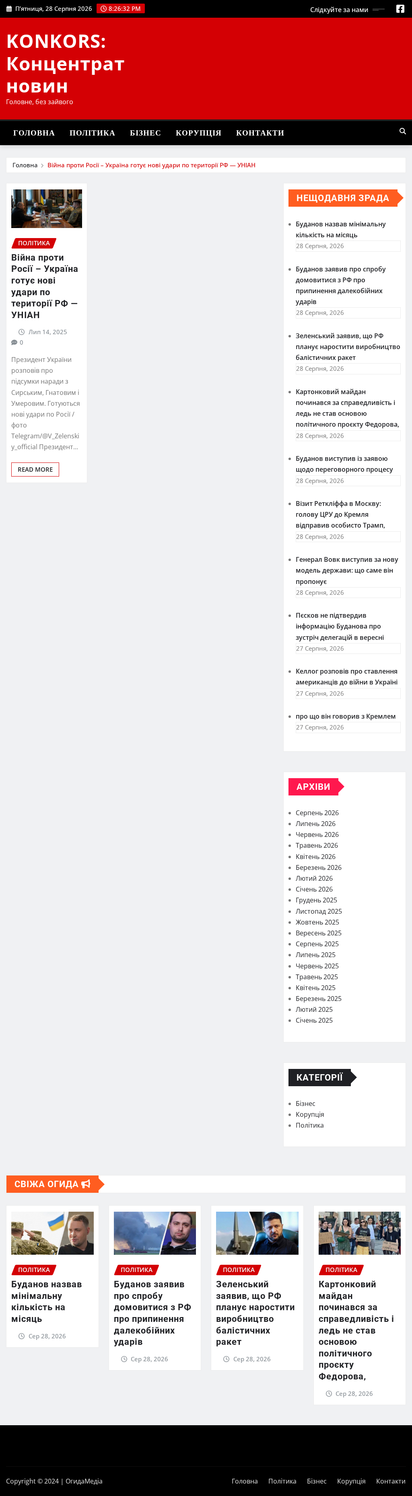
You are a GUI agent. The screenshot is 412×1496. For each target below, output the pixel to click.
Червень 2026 (317, 834)
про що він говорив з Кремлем (346, 716)
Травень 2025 (317, 976)
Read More (35, 469)
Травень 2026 (317, 845)
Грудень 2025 (316, 900)
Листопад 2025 (319, 911)
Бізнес (145, 133)
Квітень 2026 (316, 856)
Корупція (199, 133)
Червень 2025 (317, 966)
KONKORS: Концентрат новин (65, 62)
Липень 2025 (316, 954)
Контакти (260, 133)
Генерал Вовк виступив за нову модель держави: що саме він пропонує (347, 570)
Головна (34, 133)
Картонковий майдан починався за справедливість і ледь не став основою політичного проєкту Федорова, (356, 1330)
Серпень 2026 (317, 812)
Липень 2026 (316, 823)
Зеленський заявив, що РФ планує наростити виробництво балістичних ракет (348, 346)
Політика (92, 133)
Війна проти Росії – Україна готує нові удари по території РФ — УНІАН (151, 165)
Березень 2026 (319, 867)
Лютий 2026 (314, 878)
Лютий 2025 (314, 1009)
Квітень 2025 (316, 987)
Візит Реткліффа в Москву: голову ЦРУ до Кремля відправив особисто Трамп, (340, 514)
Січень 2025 (314, 1020)
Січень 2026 (314, 889)
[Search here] (403, 131)
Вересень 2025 (319, 933)
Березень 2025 (319, 998)
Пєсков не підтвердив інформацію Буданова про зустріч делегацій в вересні (340, 626)
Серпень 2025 (317, 943)
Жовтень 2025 (317, 922)
